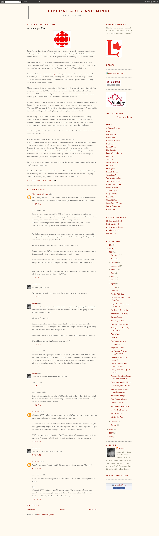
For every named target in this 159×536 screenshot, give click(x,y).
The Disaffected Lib (113, 178)
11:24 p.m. (37, 344)
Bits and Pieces (116, 317)
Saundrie (109, 159)
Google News (111, 209)
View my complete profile (118, 475)
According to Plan (117, 320)
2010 (111, 248)
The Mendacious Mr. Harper (121, 382)
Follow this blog (119, 488)
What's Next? (115, 334)
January (114, 425)
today (53, 74)
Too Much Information (119, 410)
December (115, 255)
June (113, 276)
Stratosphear (110, 168)
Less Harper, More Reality (120, 385)
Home (62, 509)
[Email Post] (55, 180)
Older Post (93, 509)
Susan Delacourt (112, 172)
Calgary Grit (110, 137)
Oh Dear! (114, 337)
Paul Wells (110, 197)
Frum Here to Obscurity (119, 313)
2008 (111, 429)
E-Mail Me (110, 65)
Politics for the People (114, 153)
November (115, 259)
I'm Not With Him (117, 294)
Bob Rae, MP (111, 233)
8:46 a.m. (37, 455)
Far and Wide (111, 147)
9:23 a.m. (37, 468)
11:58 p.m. (37, 405)
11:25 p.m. (37, 366)
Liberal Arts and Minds (79, 11)
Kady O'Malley (111, 193)
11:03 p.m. (37, 277)
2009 (111, 252)
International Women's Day (120, 406)
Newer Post (31, 509)
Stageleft (109, 165)
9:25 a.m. (37, 499)
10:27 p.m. (37, 204)
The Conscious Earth (113, 181)
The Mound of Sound (40, 194)
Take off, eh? (111, 175)
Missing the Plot (117, 417)
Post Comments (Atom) (45, 514)
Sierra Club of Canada (114, 203)
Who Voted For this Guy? (120, 324)
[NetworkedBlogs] (119, 485)
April (113, 283)
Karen (34, 284)
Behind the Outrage (118, 395)
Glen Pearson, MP (113, 230)
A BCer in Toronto (113, 128)
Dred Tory (110, 144)
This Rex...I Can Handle (119, 310)
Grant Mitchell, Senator (114, 227)
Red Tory (109, 156)
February (114, 421)
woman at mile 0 (112, 187)
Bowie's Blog (111, 134)
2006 (111, 436)
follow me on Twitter (124, 117)
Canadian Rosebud (113, 140)
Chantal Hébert (111, 200)
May (113, 280)
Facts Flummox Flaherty (119, 399)
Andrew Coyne (111, 190)
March (113, 287)
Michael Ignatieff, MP (114, 221)
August (114, 269)
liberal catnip (111, 150)
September (115, 266)
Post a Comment (33, 505)
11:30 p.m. (37, 386)
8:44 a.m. (37, 441)
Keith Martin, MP (112, 224)
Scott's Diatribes (112, 162)
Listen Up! (114, 290)
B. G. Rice (110, 131)
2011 (111, 245)
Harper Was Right (117, 347)
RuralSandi (36, 411)
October (114, 262)
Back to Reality (116, 413)
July (113, 273)
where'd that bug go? (114, 184)
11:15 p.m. (37, 296)
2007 (111, 433)
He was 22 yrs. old (117, 402)
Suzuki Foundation (113, 206)
